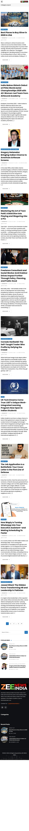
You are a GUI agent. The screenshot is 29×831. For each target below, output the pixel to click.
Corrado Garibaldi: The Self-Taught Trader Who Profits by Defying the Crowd (13, 346)
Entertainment (21, 663)
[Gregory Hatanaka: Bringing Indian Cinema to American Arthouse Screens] (4, 666)
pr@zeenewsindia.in (13, 703)
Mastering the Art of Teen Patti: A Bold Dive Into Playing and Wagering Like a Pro (14, 215)
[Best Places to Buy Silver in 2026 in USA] (4, 646)
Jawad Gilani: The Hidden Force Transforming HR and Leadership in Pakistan (14, 588)
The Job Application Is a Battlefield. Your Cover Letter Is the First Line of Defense (12, 468)
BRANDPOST (4, 37)
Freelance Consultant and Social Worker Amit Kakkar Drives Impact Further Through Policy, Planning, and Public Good (14, 275)
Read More (5, 59)
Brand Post (12, 644)
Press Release (12, 654)
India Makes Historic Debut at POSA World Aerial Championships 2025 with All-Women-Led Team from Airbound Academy (14, 90)
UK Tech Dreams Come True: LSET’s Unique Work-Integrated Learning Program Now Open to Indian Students (13, 405)
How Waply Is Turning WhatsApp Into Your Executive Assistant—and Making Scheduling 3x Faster (13, 527)
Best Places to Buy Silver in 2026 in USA (18, 646)
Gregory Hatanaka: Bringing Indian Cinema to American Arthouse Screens (14, 156)
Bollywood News (13, 663)
